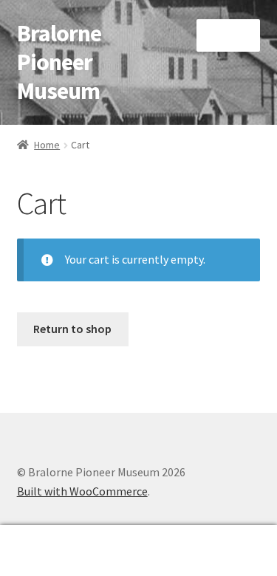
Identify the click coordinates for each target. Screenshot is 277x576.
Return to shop (72, 328)
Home (47, 144)
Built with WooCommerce (82, 491)
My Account (46, 551)
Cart (213, 538)
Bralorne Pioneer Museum (59, 62)
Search (138, 551)
